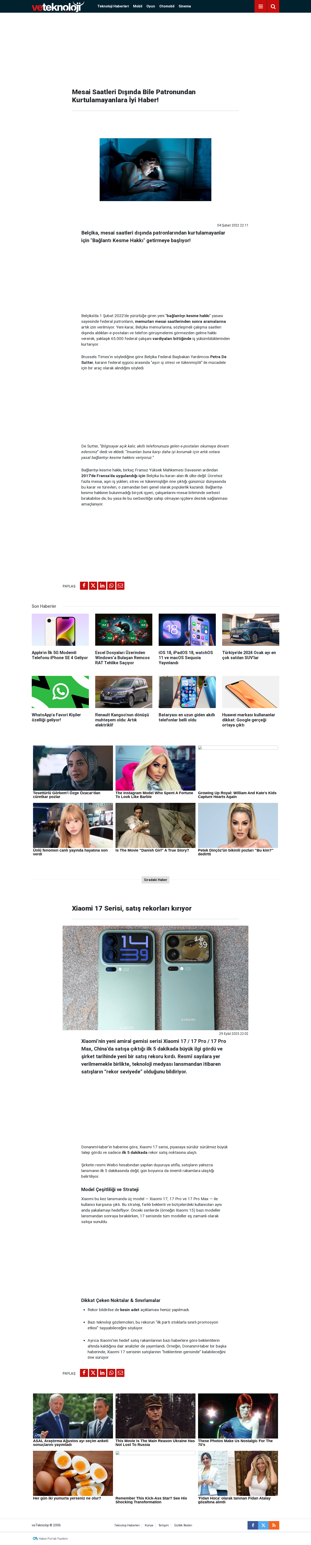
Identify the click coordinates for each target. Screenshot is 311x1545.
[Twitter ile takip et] (263, 1525)
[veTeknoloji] (58, 6)
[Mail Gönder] (120, 586)
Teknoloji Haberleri (113, 6)
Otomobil (166, 6)
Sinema (185, 6)
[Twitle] (93, 586)
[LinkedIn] (102, 586)
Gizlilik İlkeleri (183, 1525)
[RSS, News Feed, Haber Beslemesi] (274, 1525)
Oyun (150, 6)
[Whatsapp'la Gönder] (111, 586)
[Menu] (260, 7)
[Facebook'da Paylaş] (84, 586)
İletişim (164, 1525)
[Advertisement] (155, 48)
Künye (149, 1525)
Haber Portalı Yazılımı (53, 1538)
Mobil (137, 6)
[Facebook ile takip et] (253, 1525)
